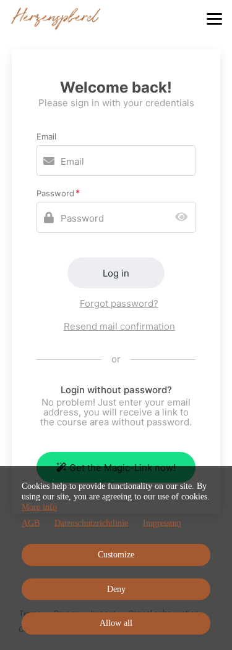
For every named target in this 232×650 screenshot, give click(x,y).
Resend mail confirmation (119, 326)
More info (39, 507)
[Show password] (184, 218)
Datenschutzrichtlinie (91, 523)
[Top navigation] (214, 18)
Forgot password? (119, 303)
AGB (31, 523)
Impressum (162, 523)
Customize (116, 554)
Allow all (116, 623)
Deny (116, 589)
